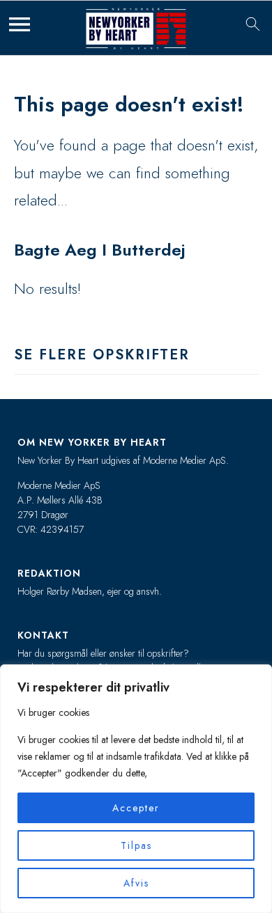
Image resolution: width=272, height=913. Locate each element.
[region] (136, 788)
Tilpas (136, 845)
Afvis (136, 883)
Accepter (136, 808)
